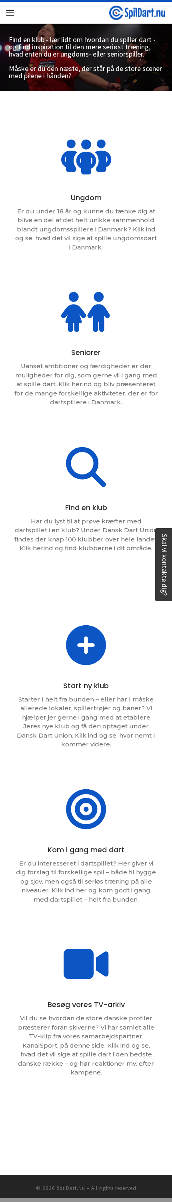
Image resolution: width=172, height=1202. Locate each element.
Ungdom (86, 198)
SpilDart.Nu (71, 1188)
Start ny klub (86, 686)
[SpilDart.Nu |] (137, 11)
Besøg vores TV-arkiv (86, 1004)
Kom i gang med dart (86, 850)
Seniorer (86, 352)
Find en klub (86, 508)
